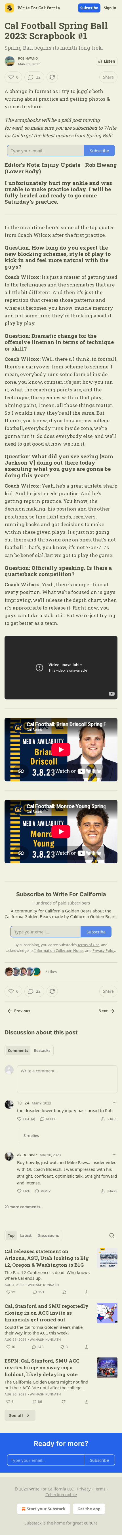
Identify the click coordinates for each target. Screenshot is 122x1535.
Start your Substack (46, 1508)
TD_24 (23, 1103)
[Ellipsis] (114, 1102)
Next (103, 1010)
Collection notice (61, 1494)
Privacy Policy (103, 950)
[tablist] (29, 1050)
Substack (32, 1523)
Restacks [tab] (42, 1050)
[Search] (111, 1235)
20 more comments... (24, 1206)
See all (16, 1415)
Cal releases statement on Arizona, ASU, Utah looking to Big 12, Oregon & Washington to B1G (47, 1258)
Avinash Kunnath (43, 1285)
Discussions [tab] (48, 1235)
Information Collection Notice (59, 950)
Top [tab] (11, 1235)
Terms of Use (88, 944)
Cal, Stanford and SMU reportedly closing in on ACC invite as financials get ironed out (47, 1313)
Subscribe (89, 7)
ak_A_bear (27, 1154)
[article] (61, 1272)
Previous (22, 1010)
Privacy (84, 1489)
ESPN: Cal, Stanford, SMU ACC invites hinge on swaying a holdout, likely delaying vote (42, 1367)
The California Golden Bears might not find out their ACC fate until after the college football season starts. (46, 1384)
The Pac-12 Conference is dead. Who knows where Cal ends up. (47, 1275)
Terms (100, 1489)
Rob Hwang (28, 58)
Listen (109, 61)
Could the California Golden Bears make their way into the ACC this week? (44, 1330)
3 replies (31, 1135)
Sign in (110, 7)
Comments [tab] (18, 1050)
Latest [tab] (26, 1235)
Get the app (88, 1508)
